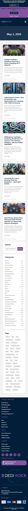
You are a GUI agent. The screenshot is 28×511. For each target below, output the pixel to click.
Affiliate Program (5, 437)
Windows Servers (14, 323)
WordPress (15, 389)
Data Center (14, 342)
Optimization (17, 366)
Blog (2, 420)
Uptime (18, 378)
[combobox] (11, 249)
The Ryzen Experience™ (7, 413)
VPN (14, 317)
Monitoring (8, 363)
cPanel (7, 342)
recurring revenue (14, 369)
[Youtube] (19, 454)
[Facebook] (2, 454)
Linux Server (14, 278)
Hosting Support (14, 273)
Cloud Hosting (14, 265)
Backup (14, 261)
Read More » (7, 75)
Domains (14, 269)
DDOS (7, 345)
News (14, 286)
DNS (7, 348)
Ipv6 (7, 360)
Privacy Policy (5, 435)
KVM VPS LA (4, 402)
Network (14, 284)
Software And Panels (14, 301)
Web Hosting (17, 386)
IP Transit (15, 357)
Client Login (4, 444)
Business (14, 263)
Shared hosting (9, 375)
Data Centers (14, 267)
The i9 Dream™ (5, 411)
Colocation (17, 339)
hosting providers (10, 354)
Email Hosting (14, 271)
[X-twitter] (6, 454)
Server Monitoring (14, 295)
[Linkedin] (14, 454)
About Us (3, 422)
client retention (9, 339)
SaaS (7, 372)
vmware (20, 381)
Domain (12, 348)
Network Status (5, 450)
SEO (14, 293)
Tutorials (14, 310)
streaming (14, 306)
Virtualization (14, 314)
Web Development (14, 319)
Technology (14, 308)
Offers (14, 289)
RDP (7, 369)
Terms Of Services (6, 433)
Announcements (5, 448)
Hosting (17, 351)
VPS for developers (14, 384)
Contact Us (4, 424)
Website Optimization (14, 321)
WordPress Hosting (14, 325)
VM (15, 381)
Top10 (12, 378)
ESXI (12, 351)
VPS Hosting (9, 386)
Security (14, 291)
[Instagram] (10, 454)
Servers (14, 297)
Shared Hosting (14, 299)
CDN (17, 336)
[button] (25, 21)
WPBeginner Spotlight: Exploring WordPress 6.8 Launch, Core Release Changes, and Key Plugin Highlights (13, 140)
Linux (16, 360)
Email (7, 351)
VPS (7, 384)
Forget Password (5, 446)
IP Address (14, 276)
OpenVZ (15, 363)
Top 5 (7, 378)
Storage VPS (4, 407)
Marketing (14, 280)
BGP (13, 336)
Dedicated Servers (6, 409)
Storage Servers (14, 304)
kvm (11, 360)
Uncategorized (14, 312)
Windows (8, 389)
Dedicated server (15, 345)
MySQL (14, 282)
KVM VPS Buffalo (5, 405)
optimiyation (9, 366)
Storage (17, 375)
